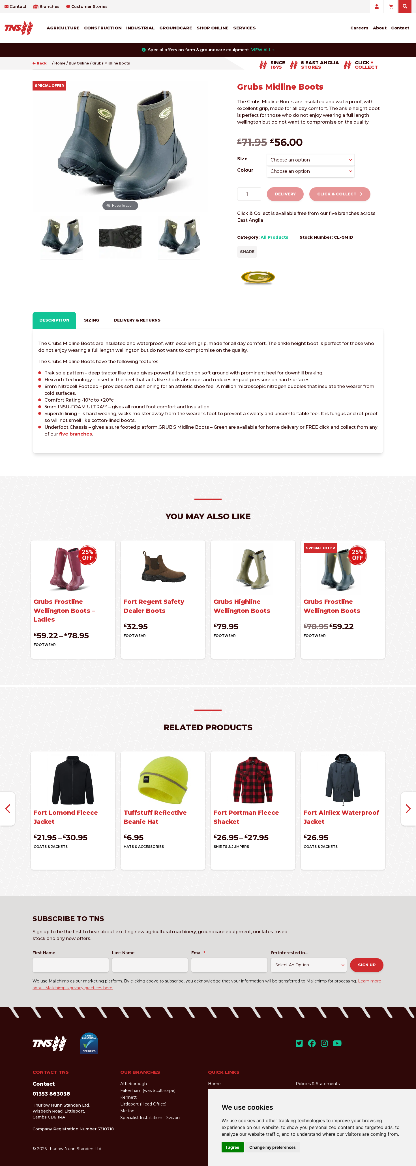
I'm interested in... (289, 952)
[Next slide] (408, 809)
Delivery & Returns (137, 320)
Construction (103, 28)
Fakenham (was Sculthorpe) (147, 1090)
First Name (44, 952)
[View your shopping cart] (390, 6)
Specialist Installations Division (150, 1117)
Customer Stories (89, 6)
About (380, 28)
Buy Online (79, 63)
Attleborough (133, 1083)
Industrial (140, 28)
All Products (274, 237)
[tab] (54, 320)
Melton (127, 1110)
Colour (245, 170)
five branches (75, 434)
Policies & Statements (318, 1083)
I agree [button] (232, 1147)
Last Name (123, 952)
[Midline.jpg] (120, 238)
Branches (49, 6)
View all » (263, 49)
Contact (18, 6)
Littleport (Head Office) (143, 1104)
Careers (359, 28)
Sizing (91, 320)
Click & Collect (337, 194)
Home (59, 63)
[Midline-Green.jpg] (61, 238)
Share (247, 251)
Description (54, 320)
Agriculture (63, 28)
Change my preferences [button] (272, 1147)
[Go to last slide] (7, 809)
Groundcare (175, 28)
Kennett (128, 1097)
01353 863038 (51, 1094)
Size (242, 158)
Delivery (285, 194)
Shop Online (213, 28)
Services (244, 28)
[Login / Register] (376, 6)
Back (41, 63)
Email (198, 952)
